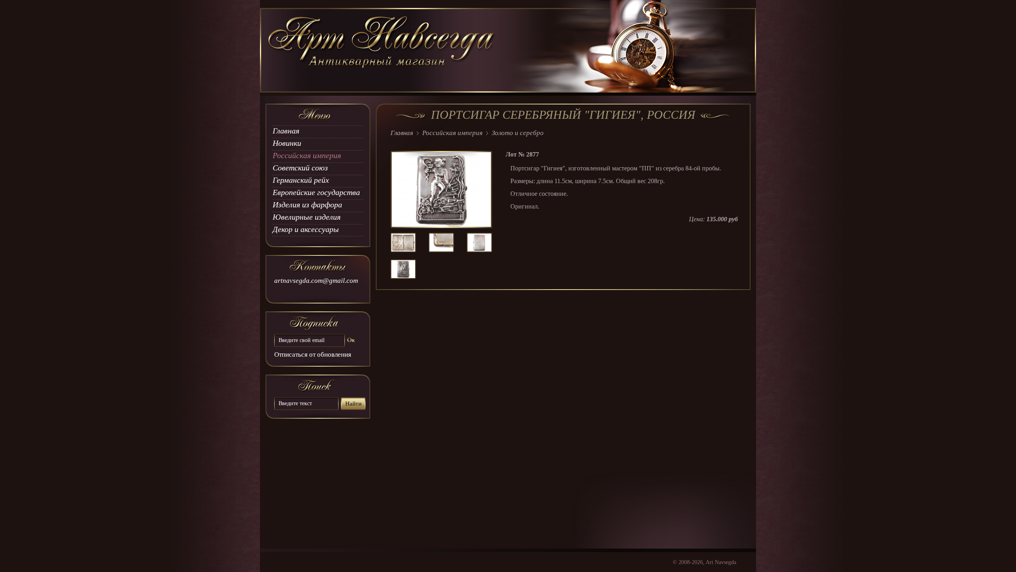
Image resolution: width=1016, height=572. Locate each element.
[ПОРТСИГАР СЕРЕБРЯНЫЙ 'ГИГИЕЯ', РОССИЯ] (403, 250)
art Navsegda (382, 50)
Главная (286, 130)
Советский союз (300, 167)
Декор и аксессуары (306, 229)
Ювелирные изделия (307, 217)
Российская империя (307, 155)
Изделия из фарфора (307, 204)
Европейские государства (316, 192)
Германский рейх (301, 180)
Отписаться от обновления (312, 354)
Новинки (287, 143)
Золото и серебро (518, 133)
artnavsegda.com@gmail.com (316, 280)
